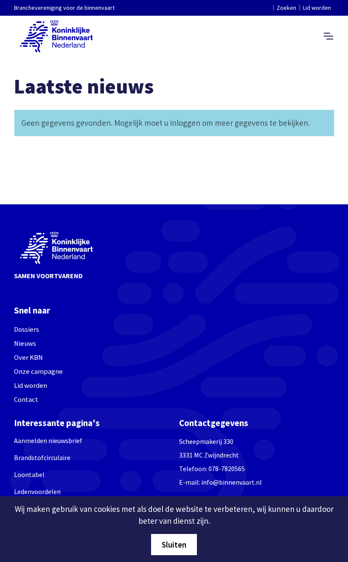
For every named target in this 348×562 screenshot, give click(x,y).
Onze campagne (38, 371)
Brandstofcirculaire (42, 457)
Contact (26, 399)
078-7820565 (226, 468)
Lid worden (317, 7)
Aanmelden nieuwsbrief (48, 440)
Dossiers (26, 329)
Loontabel (29, 474)
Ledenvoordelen (37, 491)
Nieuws (25, 343)
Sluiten (174, 544)
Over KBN (28, 357)
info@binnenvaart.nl (231, 482)
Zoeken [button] (286, 7)
